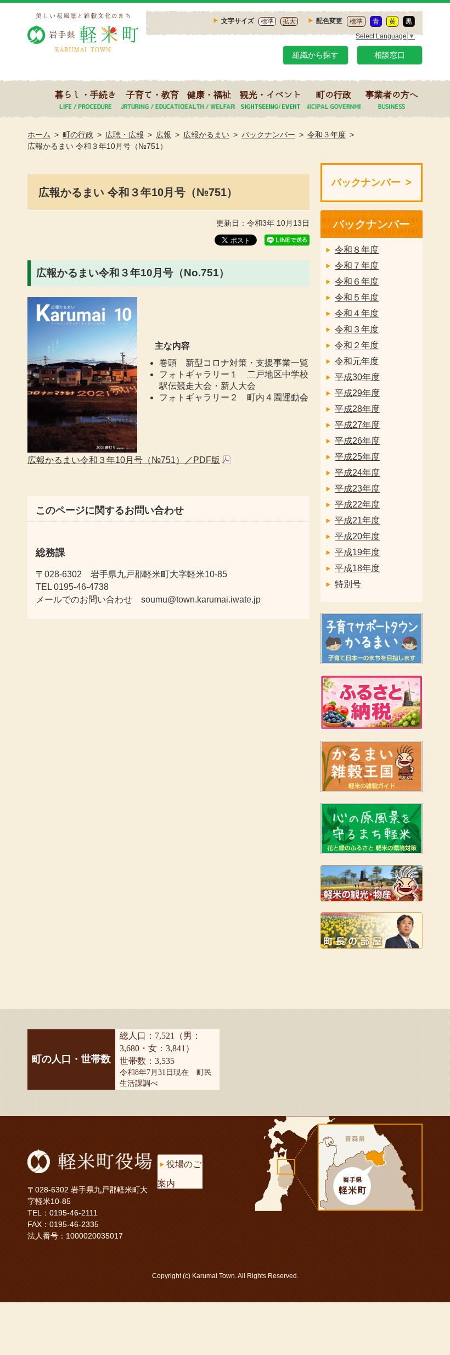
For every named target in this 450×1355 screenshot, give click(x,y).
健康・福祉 (209, 94)
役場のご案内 (179, 1173)
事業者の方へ (391, 94)
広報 (163, 134)
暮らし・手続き (85, 94)
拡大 (289, 21)
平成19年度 (357, 552)
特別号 (348, 584)
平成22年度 (357, 504)
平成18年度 (357, 568)
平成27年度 (357, 425)
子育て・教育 (152, 94)
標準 (267, 21)
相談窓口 (389, 55)
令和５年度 (357, 297)
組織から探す (315, 55)
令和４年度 (357, 313)
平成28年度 (357, 409)
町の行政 (333, 94)
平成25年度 (357, 456)
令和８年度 (357, 249)
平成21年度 (357, 520)
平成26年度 (357, 440)
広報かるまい (206, 134)
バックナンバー (268, 134)
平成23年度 (357, 488)
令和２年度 (357, 345)
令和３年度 (326, 134)
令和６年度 (357, 281)
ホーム (38, 134)
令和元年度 (357, 361)
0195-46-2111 (73, 1212)
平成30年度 (357, 377)
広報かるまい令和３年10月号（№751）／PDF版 (123, 460)
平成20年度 (357, 536)
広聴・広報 (124, 134)
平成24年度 (357, 472)
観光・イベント (270, 94)
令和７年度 (357, 265)
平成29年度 (357, 393)
